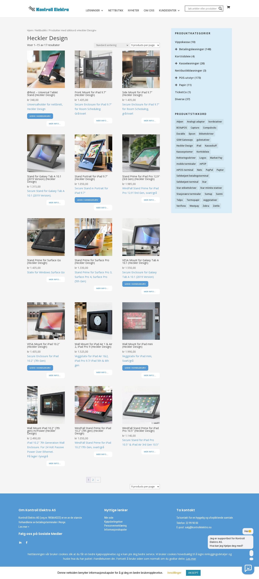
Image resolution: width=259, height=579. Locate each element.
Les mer (191, 558)
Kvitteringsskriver (186, 157)
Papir (182, 85)
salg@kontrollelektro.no (198, 527)
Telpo (180, 200)
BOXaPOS (182, 127)
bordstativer (215, 121)
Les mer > (24, 526)
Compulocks (209, 127)
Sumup (208, 194)
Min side (108, 517)
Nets (199, 169)
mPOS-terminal (185, 169)
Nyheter (133, 10)
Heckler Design (185, 145)
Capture (195, 127)
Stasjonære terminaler (189, 194)
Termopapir (193, 200)
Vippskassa (182, 42)
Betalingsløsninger (191, 49)
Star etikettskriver (186, 187)
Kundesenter (167, 10)
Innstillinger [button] (174, 572)
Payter (220, 169)
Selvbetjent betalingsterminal (192, 175)
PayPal (209, 169)
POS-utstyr (186, 77)
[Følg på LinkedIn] (20, 542)
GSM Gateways (185, 139)
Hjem (30, 30)
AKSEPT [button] (193, 572)
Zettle (216, 205)
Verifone (181, 205)
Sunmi (219, 194)
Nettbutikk (115, 10)
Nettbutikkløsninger (188, 70)
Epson (192, 133)
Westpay (194, 205)
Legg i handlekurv (40, 116)
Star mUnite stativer (211, 187)
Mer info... (55, 123)
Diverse (179, 99)
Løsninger (93, 10)
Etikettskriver (206, 133)
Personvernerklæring (115, 525)
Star (204, 181)
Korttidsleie (183, 56)
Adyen (180, 121)
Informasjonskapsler (115, 529)
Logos (202, 157)
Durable (181, 133)
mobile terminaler (186, 163)
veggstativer (210, 200)
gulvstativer (203, 139)
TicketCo (181, 92)
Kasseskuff (211, 145)
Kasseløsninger (189, 63)
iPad (199, 145)
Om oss (149, 10)
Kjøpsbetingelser (113, 521)
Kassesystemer (185, 151)
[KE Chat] (248, 568)
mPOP (203, 163)
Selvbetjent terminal (187, 181)
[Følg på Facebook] (26, 542)
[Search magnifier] (220, 8)
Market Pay (216, 157)
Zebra (206, 205)
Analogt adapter (196, 121)
